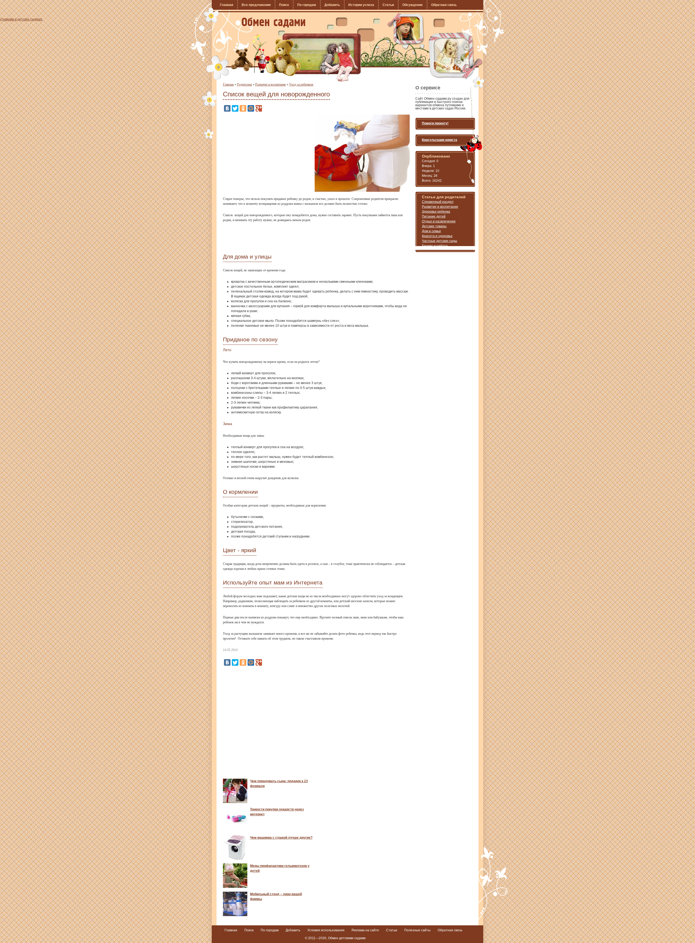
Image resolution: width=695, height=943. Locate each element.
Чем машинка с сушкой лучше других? (281, 838)
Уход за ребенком (301, 84)
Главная (226, 5)
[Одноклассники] (243, 108)
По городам (306, 5)
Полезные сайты (417, 930)
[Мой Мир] (251, 108)
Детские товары (434, 226)
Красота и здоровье (437, 236)
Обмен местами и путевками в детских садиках (273, 22)
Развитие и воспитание (270, 84)
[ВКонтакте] (227, 108)
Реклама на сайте (365, 930)
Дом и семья (431, 231)
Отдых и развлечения (439, 221)
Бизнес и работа (435, 246)
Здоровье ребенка (436, 211)
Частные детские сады (439, 241)
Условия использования (326, 930)
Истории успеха (361, 5)
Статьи (388, 5)
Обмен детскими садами (347, 938)
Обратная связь (444, 5)
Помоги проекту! (435, 123)
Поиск (284, 5)
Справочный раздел (437, 202)
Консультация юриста (439, 140)
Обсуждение (412, 5)
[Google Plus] (258, 108)
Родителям (244, 84)
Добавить (332, 5)
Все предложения (256, 5)
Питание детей (434, 216)
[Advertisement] (268, 153)
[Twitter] (235, 108)
